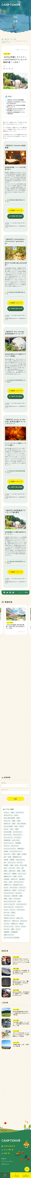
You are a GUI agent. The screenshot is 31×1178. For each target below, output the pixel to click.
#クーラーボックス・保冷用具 (11, 937)
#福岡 (18, 854)
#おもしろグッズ (20, 859)
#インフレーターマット (10, 848)
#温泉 (20, 895)
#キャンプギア (13, 887)
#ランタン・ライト (9, 926)
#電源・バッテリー (9, 934)
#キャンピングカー (18, 882)
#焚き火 (21, 923)
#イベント (12, 909)
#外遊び (14, 890)
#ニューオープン (8, 837)
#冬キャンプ (23, 921)
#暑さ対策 (14, 895)
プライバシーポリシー (8, 1161)
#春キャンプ (20, 918)
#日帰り (13, 912)
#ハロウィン (22, 887)
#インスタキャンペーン (16, 851)
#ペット (6, 909)
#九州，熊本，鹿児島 (9, 818)
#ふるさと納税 (7, 832)
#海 (5, 857)
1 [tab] (0, 635)
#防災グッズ (7, 823)
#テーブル (6, 929)
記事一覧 (6, 39)
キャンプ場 (13, 39)
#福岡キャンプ (7, 884)
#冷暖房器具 (14, 932)
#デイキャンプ (19, 812)
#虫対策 (6, 859)
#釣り (5, 868)
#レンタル (6, 923)
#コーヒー (6, 812)
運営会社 (4, 1158)
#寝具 (12, 929)
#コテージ (6, 845)
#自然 (18, 820)
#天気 (10, 882)
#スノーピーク (22, 873)
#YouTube (18, 893)
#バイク (6, 887)
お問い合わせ (5, 1164)
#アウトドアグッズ (9, 893)
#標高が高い (21, 848)
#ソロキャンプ (19, 907)
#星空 (13, 823)
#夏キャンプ (7, 921)
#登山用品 (21, 879)
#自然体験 (18, 843)
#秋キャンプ (15, 921)
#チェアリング (11, 862)
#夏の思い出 (7, 890)
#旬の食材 (6, 879)
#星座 (16, 829)
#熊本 (12, 812)
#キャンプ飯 (23, 865)
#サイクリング (14, 845)
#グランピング (20, 909)
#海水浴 (6, 851)
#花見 (10, 898)
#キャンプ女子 (16, 840)
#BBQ (16, 865)
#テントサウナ (7, 834)
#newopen (7, 895)
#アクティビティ (17, 834)
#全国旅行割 (7, 840)
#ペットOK (12, 868)
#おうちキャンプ (17, 832)
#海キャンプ (14, 879)
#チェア (23, 926)
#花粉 (13, 854)
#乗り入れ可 (12, 870)
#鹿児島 (12, 859)
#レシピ (6, 829)
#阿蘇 (18, 870)
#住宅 (15, 826)
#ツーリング (21, 890)
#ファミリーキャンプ (9, 904)
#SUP (11, 829)
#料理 (5, 870)
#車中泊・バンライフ (9, 918)
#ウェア (18, 929)
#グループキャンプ (9, 907)
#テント (18, 926)
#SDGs (16, 815)
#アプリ (20, 876)
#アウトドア (7, 820)
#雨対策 (6, 865)
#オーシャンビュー (9, 843)
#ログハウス (7, 854)
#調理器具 (6, 932)
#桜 (5, 862)
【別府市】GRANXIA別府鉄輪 (15, 100)
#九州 (5, 882)
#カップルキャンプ (21, 904)
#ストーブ (19, 862)
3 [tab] (0, 636)
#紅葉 (18, 818)
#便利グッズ (14, 923)
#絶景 (5, 898)
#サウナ (21, 826)
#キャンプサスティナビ (10, 901)
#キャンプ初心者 (21, 823)
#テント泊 (6, 912)
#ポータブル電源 (8, 826)
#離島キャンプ (7, 876)
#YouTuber (17, 898)
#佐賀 (14, 876)
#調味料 (14, 873)
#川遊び (24, 854)
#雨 (22, 868)
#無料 (13, 820)
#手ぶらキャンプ (8, 815)
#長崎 (23, 870)
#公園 (9, 857)
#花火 (19, 901)
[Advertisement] (16, 711)
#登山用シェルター (18, 884)
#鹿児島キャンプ (17, 857)
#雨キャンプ (7, 873)
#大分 (4, 66)
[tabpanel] (15, 620)
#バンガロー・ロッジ (9, 915)
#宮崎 (11, 865)
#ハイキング (17, 837)
